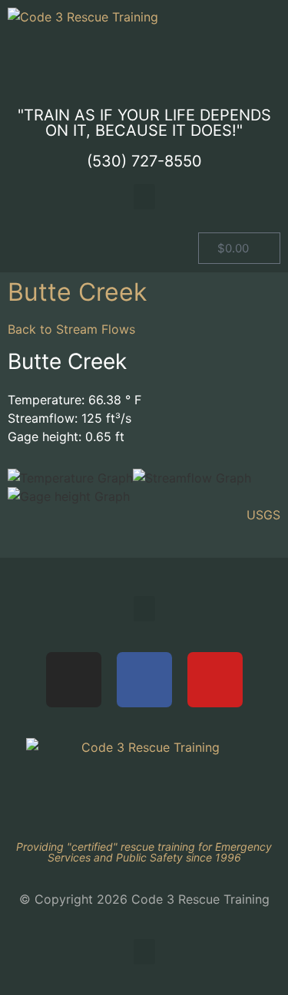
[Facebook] (144, 679)
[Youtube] (215, 679)
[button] (144, 196)
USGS (263, 514)
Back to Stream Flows (71, 329)
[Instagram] (73, 679)
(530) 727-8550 (144, 161)
